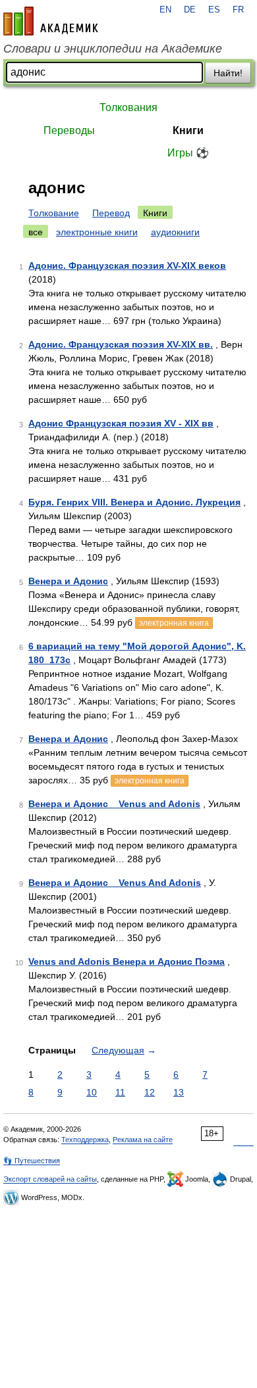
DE (190, 9)
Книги (188, 130)
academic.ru (50, 21)
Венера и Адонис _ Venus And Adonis (114, 882)
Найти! (228, 73)
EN (165, 9)
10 (91, 1092)
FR (238, 9)
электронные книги (97, 232)
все (35, 232)
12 (149, 1092)
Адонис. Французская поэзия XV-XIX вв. (120, 344)
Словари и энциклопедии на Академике (112, 48)
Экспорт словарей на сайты (50, 1179)
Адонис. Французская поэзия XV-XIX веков (127, 265)
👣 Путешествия (31, 1161)
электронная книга (174, 623)
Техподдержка (85, 1140)
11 (120, 1092)
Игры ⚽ (188, 152)
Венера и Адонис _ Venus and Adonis (114, 803)
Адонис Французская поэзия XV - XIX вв (121, 423)
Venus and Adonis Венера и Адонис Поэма (126, 961)
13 (178, 1092)
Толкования (128, 107)
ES (214, 9)
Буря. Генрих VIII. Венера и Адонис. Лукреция (134, 502)
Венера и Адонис (68, 581)
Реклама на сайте (143, 1140)
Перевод (111, 213)
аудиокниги (175, 232)
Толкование (53, 213)
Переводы (69, 130)
